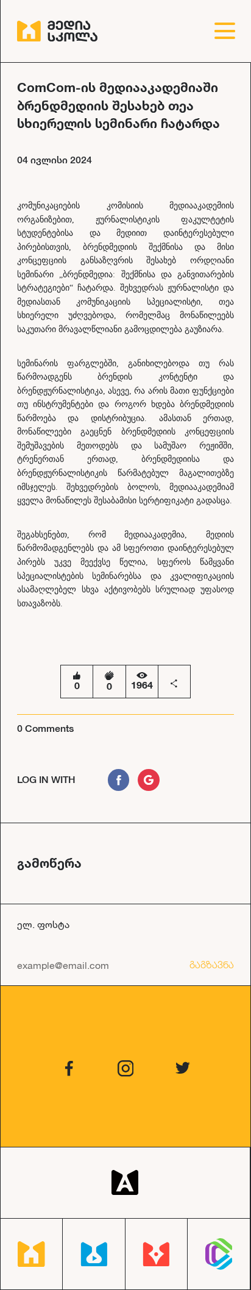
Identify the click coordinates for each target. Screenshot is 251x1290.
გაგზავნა (211, 964)
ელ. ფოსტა (43, 924)
